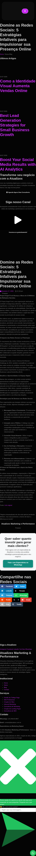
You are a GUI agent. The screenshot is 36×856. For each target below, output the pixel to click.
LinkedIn (16, 649)
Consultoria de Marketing (12, 706)
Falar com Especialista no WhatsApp (18, 564)
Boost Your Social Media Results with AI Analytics (18, 164)
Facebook (10, 649)
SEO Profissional (9, 700)
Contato (6, 689)
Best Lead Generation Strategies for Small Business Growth (14, 125)
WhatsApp (28, 649)
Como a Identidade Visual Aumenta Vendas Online (17, 86)
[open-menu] (25, 11)
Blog (5, 687)
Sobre (6, 685)
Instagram (3, 649)
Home (2, 54)
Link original (8, 505)
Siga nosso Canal (18, 202)
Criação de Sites (9, 702)
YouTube (22, 649)
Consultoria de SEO (10, 711)
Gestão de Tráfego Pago (12, 697)
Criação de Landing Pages (12, 708)
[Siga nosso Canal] (18, 197)
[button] (18, 220)
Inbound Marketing (10, 704)
